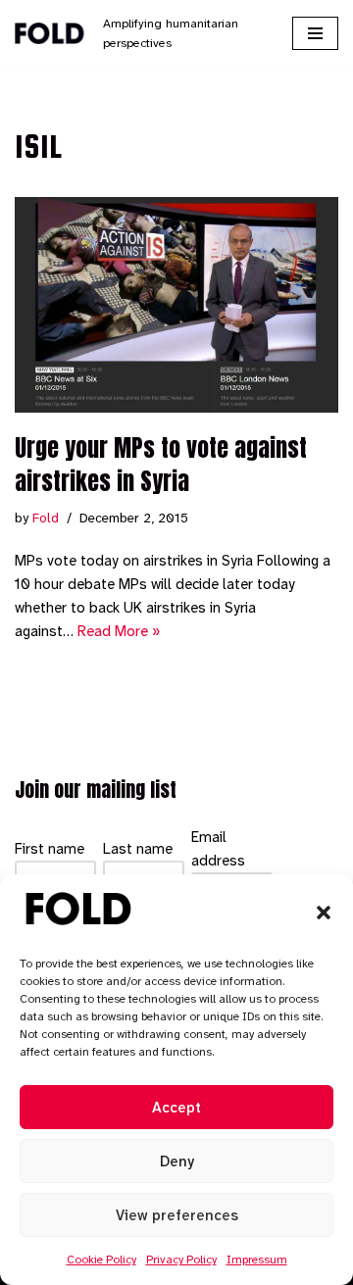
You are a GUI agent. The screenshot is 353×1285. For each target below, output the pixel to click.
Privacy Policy (181, 1259)
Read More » (118, 631)
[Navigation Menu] (315, 33)
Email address (218, 848)
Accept (176, 1107)
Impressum (257, 1259)
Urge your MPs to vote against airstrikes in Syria (161, 464)
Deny (177, 1161)
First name (49, 849)
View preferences (177, 1215)
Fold (45, 518)
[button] (323, 912)
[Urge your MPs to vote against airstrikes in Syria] (176, 305)
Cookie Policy (101, 1259)
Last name (138, 849)
